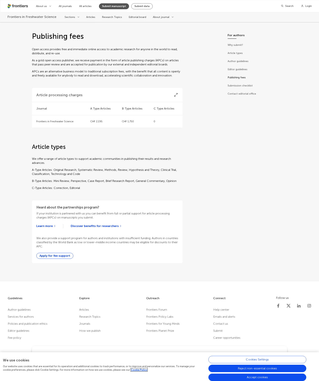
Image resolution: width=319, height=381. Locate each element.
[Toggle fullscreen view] (176, 95)
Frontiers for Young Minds (163, 323)
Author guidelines (19, 309)
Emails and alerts (224, 316)
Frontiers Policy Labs (159, 316)
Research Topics (112, 17)
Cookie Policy (139, 369)
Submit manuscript (114, 6)
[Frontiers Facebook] (278, 306)
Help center (221, 309)
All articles (85, 6)
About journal (161, 17)
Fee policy (14, 337)
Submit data (142, 6)
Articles (90, 17)
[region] (159, 366)
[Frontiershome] (18, 6)
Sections (70, 17)
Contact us (220, 323)
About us (42, 6)
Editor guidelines (18, 330)
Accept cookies (257, 377)
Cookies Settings (257, 359)
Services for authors (21, 316)
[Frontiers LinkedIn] (299, 306)
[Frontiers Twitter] (288, 306)
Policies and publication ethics (27, 323)
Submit (218, 330)
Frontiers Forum (156, 309)
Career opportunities (226, 337)
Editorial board (137, 17)
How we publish (90, 330)
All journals (65, 6)
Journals (84, 323)
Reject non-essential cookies (257, 368)
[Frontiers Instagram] (309, 306)
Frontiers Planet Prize (160, 330)
